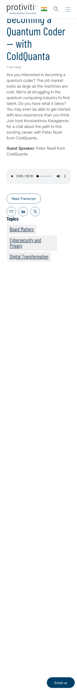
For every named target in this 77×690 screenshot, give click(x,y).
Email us (60, 683)
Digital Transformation (29, 256)
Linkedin (10, 646)
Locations (15, 602)
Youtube (41, 646)
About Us (15, 579)
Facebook (30, 646)
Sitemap (14, 614)
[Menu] (68, 9)
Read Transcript (24, 199)
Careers (13, 590)
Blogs (51, 646)
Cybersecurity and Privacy (25, 243)
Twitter (20, 646)
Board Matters (22, 229)
